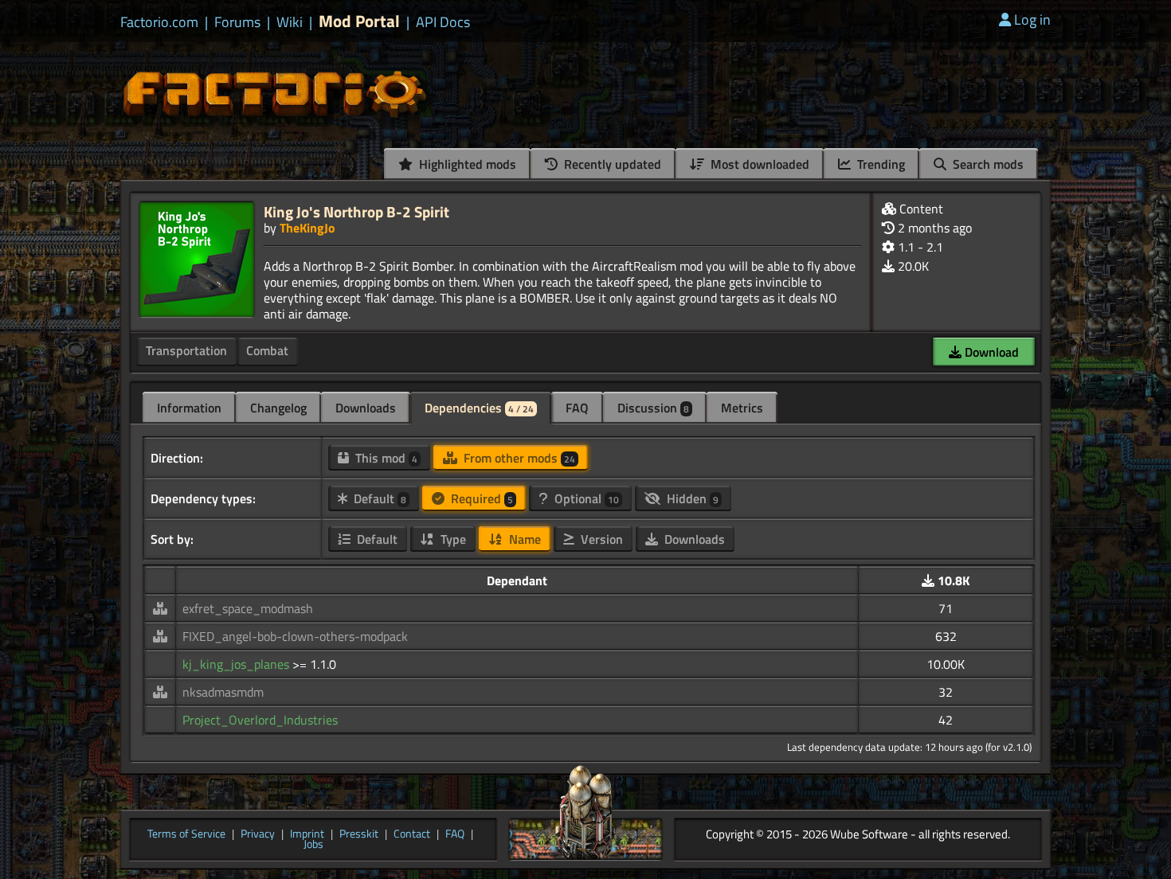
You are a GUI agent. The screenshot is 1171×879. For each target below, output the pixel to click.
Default (378, 498)
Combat (267, 350)
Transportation (186, 350)
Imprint (307, 834)
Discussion (653, 407)
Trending (879, 164)
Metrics (742, 407)
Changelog (278, 407)
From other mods (517, 457)
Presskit (358, 834)
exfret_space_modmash (247, 608)
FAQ (577, 407)
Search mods (987, 164)
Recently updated (611, 164)
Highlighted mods (466, 164)
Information (189, 407)
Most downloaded (758, 164)
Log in (1032, 19)
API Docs (443, 22)
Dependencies (479, 407)
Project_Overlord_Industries (260, 719)
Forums (237, 22)
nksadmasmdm (223, 691)
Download (990, 351)
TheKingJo (307, 227)
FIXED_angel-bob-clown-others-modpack (295, 636)
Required (480, 498)
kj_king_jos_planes (237, 664)
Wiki (289, 22)
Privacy (258, 834)
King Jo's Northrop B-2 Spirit (356, 211)
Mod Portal (359, 21)
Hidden (691, 498)
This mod (384, 457)
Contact (412, 834)
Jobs (313, 844)
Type (451, 539)
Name (523, 539)
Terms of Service (186, 834)
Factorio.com (159, 22)
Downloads (365, 407)
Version (600, 539)
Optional (585, 498)
